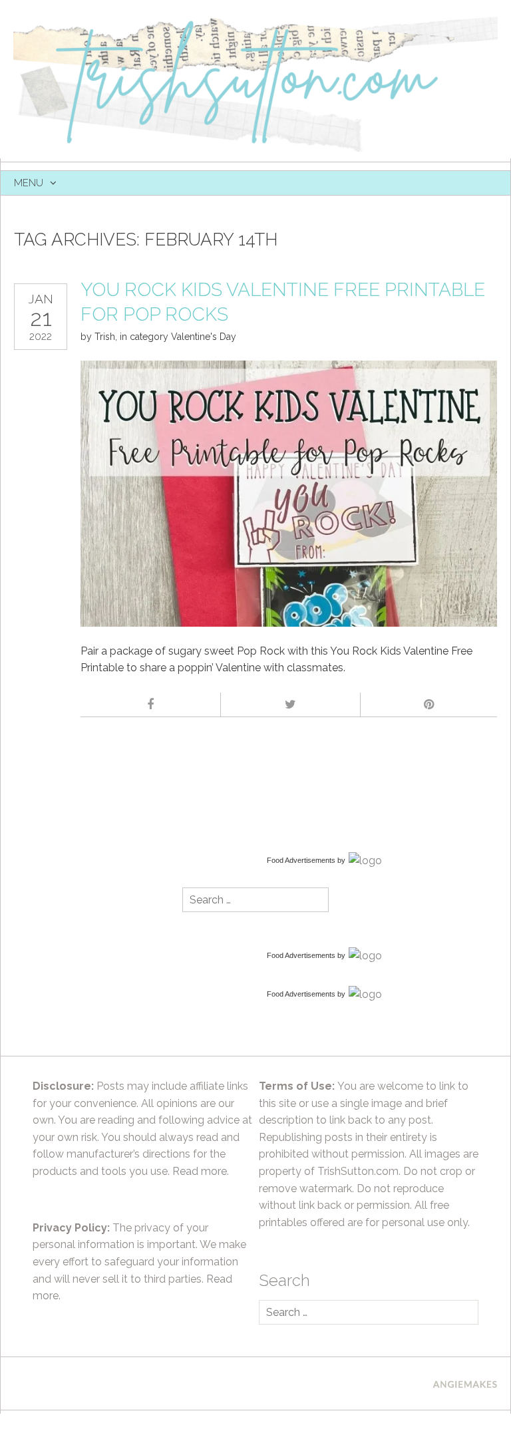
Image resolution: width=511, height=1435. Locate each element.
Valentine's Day (203, 336)
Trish (104, 336)
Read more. (200, 1171)
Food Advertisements (301, 860)
